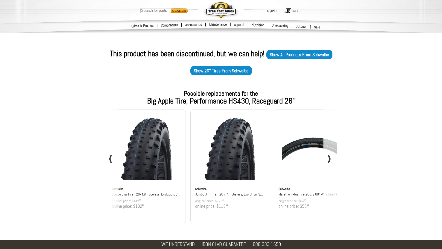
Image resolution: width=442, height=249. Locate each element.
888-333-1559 (267, 244)
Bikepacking (280, 25)
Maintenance (218, 24)
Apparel (239, 24)
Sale (317, 27)
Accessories (193, 24)
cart (295, 10)
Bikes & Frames (142, 26)
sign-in (271, 10)
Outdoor (301, 26)
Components (169, 25)
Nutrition (258, 24)
